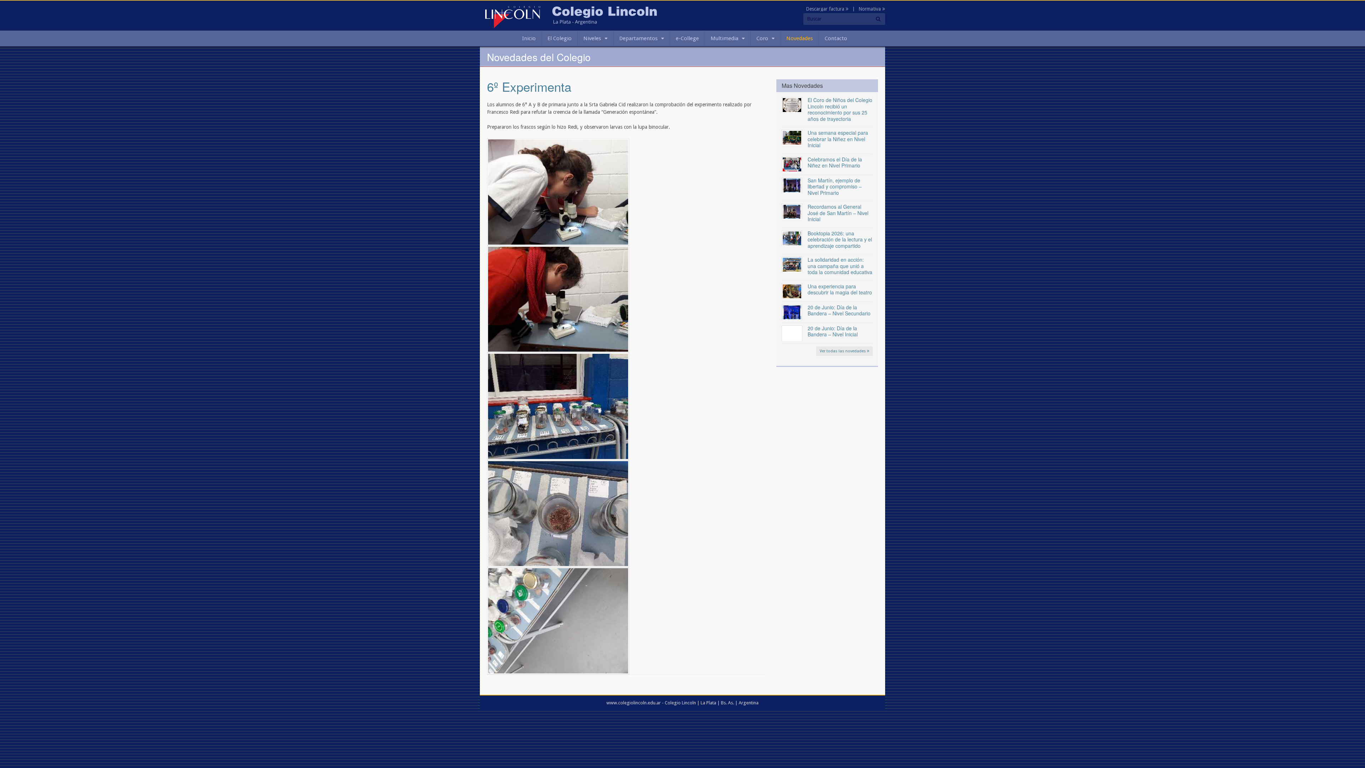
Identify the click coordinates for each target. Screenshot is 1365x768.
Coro (762, 38)
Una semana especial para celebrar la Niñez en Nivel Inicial (838, 139)
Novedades (799, 38)
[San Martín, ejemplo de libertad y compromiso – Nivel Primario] (792, 185)
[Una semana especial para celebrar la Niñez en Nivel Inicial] (792, 137)
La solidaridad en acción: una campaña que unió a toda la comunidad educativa (840, 266)
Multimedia (724, 38)
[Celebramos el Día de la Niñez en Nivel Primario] (792, 164)
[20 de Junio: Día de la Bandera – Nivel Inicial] (792, 333)
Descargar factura (826, 8)
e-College (687, 38)
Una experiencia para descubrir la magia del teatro (840, 289)
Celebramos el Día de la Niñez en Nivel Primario (835, 162)
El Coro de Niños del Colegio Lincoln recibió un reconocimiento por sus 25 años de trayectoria (840, 109)
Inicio (529, 38)
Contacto (836, 38)
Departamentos (638, 38)
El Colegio (559, 38)
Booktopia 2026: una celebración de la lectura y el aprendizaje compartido (840, 239)
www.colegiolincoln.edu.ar (633, 702)
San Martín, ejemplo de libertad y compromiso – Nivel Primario (835, 186)
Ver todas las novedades (843, 351)
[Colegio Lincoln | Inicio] (512, 17)
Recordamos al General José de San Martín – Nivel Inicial (838, 213)
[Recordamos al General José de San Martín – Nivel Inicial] (792, 211)
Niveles (592, 38)
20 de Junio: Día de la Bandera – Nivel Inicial (833, 331)
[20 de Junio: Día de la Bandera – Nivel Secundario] (792, 312)
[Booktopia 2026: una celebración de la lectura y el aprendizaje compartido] (792, 238)
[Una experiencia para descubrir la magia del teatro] (792, 291)
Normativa (870, 8)
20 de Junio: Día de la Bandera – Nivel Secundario (839, 310)
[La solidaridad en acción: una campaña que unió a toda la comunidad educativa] (792, 264)
